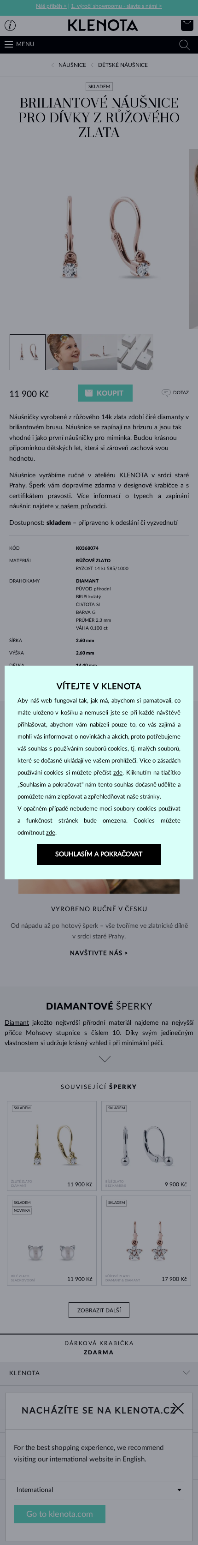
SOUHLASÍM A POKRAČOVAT (98, 854)
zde (117, 773)
